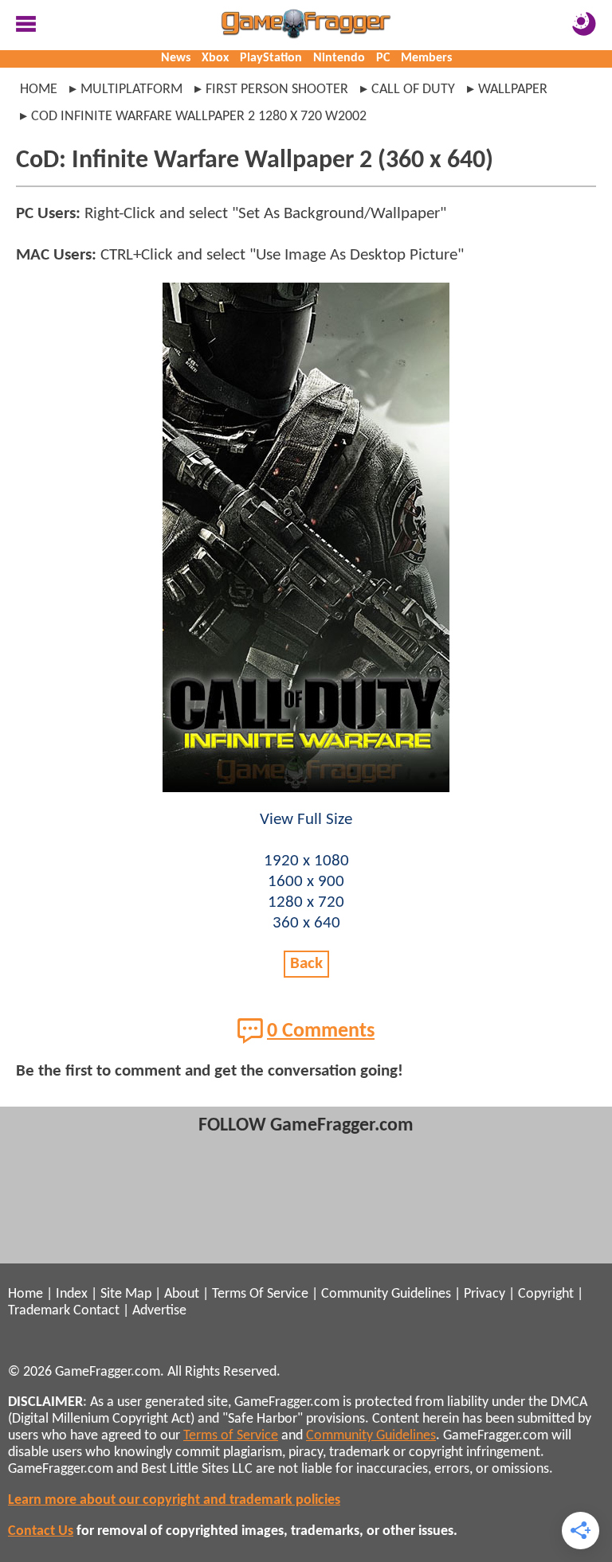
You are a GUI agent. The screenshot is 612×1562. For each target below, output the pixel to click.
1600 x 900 (306, 881)
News (175, 58)
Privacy (484, 1294)
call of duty (413, 89)
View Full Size (306, 819)
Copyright (546, 1294)
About (181, 1294)
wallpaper (512, 89)
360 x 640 (306, 923)
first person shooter (277, 89)
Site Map (125, 1294)
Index (72, 1294)
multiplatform (131, 89)
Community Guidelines (386, 1294)
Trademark (39, 1311)
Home (38, 89)
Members (426, 58)
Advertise (159, 1311)
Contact (96, 1311)
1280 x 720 (306, 902)
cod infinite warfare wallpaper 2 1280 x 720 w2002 (199, 116)
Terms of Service (230, 1436)
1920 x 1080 (306, 861)
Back (306, 963)
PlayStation (271, 58)
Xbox (215, 58)
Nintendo (339, 58)
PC (383, 58)
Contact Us (40, 1531)
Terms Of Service (260, 1294)
